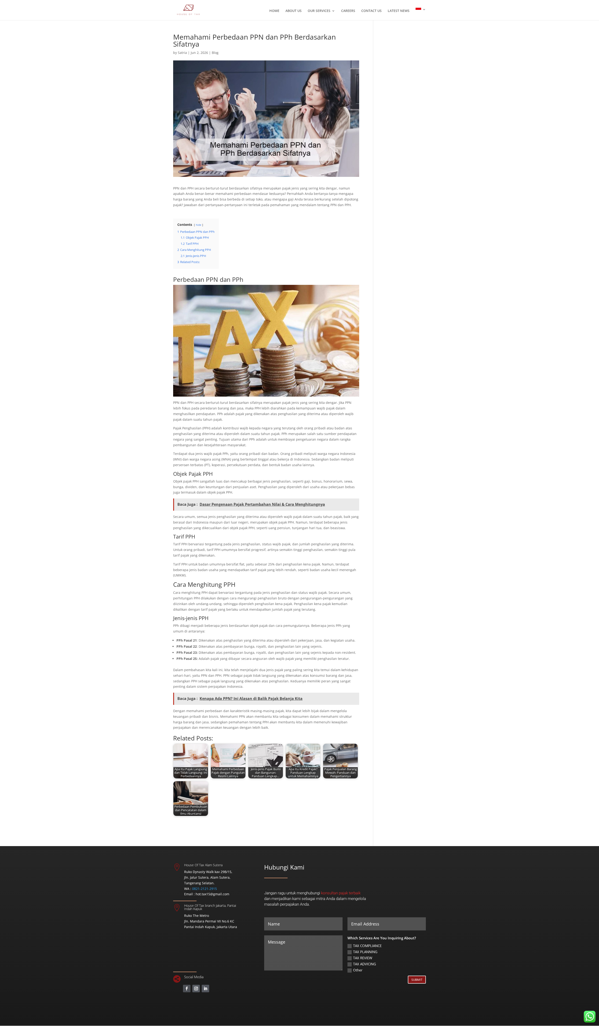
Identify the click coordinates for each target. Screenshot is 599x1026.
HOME (274, 11)
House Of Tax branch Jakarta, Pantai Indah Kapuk (210, 907)
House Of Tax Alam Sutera (203, 865)
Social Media (194, 976)
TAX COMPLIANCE (367, 945)
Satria (182, 52)
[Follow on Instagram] (196, 988)
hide (198, 225)
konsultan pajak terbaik (341, 893)
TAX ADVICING (364, 964)
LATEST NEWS (398, 11)
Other (357, 970)
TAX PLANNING (365, 951)
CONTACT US (371, 11)
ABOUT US (293, 11)
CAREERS (348, 11)
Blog (215, 52)
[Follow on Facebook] (186, 988)
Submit (416, 980)
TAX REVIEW (362, 957)
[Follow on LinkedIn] (205, 988)
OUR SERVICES (319, 11)
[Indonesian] (421, 14)
